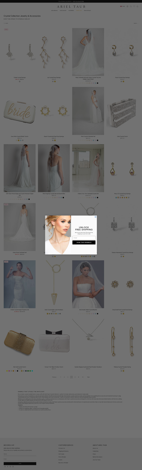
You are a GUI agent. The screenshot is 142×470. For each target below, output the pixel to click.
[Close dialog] (95, 217)
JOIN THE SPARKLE (83, 242)
